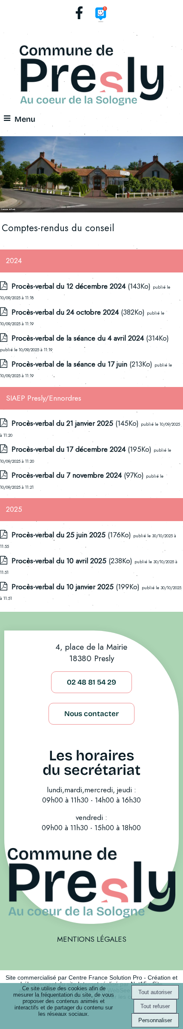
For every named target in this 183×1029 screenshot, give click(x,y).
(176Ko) (72, 535)
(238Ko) (72, 561)
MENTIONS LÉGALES (91, 939)
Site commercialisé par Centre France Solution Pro (74, 978)
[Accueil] (91, 76)
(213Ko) (82, 364)
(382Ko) (79, 312)
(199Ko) (76, 587)
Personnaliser (155, 1020)
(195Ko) (82, 449)
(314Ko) (90, 338)
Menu (24, 119)
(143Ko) (82, 286)
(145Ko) (76, 423)
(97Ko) (78, 475)
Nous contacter (91, 713)
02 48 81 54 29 (91, 682)
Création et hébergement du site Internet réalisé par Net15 (98, 981)
